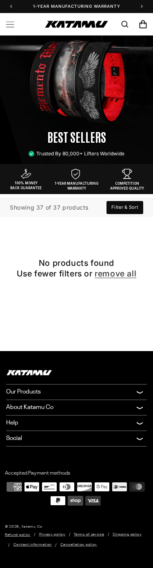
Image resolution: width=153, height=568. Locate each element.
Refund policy (18, 535)
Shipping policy (127, 534)
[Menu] (10, 24)
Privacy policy (52, 534)
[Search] (125, 24)
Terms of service (89, 534)
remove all (115, 273)
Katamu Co (32, 526)
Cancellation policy (78, 544)
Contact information (32, 544)
